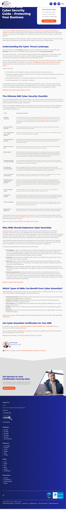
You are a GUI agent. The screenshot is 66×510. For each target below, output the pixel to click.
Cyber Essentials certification (21, 253)
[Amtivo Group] (6, 495)
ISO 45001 (6, 437)
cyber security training (42, 120)
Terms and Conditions (43, 503)
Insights (6, 451)
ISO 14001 (6, 431)
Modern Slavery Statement (8, 503)
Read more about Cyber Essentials (13, 282)
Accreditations (7, 479)
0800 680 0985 (7, 412)
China (5, 462)
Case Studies (7, 445)
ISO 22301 (6, 433)
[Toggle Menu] (63, 3)
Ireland (5, 463)
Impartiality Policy (33, 503)
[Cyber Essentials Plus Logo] (49, 495)
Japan (5, 467)
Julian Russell (13, 342)
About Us (6, 477)
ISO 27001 (19, 221)
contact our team (23, 335)
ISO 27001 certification (17, 331)
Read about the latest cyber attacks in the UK (16, 90)
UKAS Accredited (8, 481)
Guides (5, 449)
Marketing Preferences (53, 503)
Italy (5, 465)
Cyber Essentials (7, 231)
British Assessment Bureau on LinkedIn (34, 350)
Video (5, 453)
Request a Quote (49, 21)
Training (6, 454)
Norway (6, 469)
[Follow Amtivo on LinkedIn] (14, 417)
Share (6, 350)
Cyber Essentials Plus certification (43, 326)
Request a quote (8, 335)
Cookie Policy (25, 503)
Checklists (6, 447)
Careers (6, 483)
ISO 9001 (6, 429)
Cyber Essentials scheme (22, 217)
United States (7, 470)
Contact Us (5, 410)
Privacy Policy (18, 503)
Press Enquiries (6, 422)
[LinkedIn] (9, 346)
